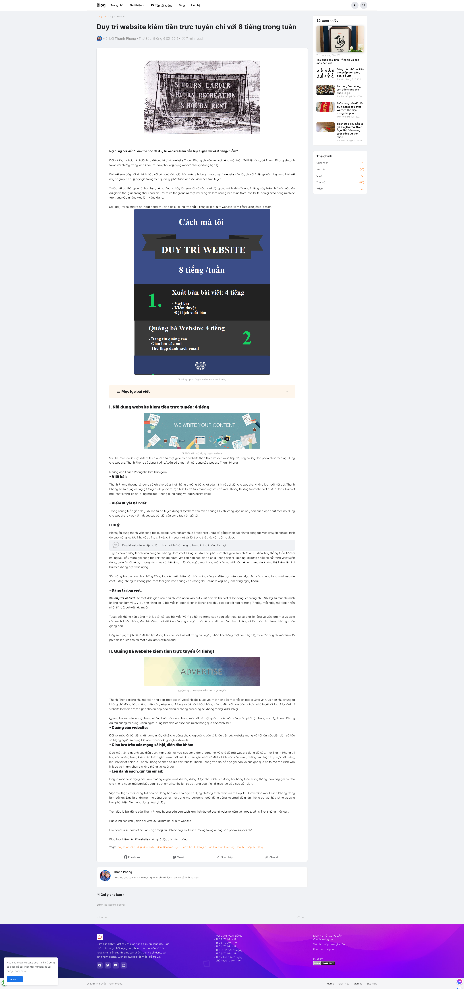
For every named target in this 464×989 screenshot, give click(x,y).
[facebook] (100, 965)
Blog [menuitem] (182, 5)
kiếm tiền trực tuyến (194, 847)
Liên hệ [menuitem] (195, 5)
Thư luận (340, 182)
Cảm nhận (340, 162)
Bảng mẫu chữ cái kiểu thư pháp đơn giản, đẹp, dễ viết (350, 72)
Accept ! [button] (15, 979)
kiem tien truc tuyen (168, 847)
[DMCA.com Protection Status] (324, 964)
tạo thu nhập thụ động (250, 847)
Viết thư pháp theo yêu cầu (329, 944)
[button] (355, 5)
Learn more (20, 971)
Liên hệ (358, 983)
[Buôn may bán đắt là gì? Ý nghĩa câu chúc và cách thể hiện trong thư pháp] (325, 107)
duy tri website (117, 16)
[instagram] (124, 965)
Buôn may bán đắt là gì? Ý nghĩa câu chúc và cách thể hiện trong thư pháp (350, 108)
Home (330, 983)
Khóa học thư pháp (324, 949)
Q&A (340, 175)
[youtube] (116, 965)
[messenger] (459, 981)
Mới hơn (103, 917)
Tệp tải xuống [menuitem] (163, 5)
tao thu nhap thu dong (221, 847)
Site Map (372, 983)
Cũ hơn (301, 917)
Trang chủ (102, 16)
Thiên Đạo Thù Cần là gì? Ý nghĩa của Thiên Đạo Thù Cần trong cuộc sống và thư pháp (350, 130)
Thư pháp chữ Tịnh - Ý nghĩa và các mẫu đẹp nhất (337, 61)
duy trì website (146, 847)
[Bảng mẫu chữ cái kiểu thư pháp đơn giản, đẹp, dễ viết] (325, 73)
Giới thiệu (344, 983)
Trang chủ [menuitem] (117, 5)
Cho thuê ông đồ (323, 939)
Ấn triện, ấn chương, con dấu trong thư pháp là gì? (349, 89)
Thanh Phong (122, 872)
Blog (101, 5)
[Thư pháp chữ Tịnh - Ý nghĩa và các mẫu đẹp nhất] (340, 39)
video (340, 188)
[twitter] (108, 965)
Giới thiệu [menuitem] (136, 5)
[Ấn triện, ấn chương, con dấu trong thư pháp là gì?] (325, 90)
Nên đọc (340, 169)
